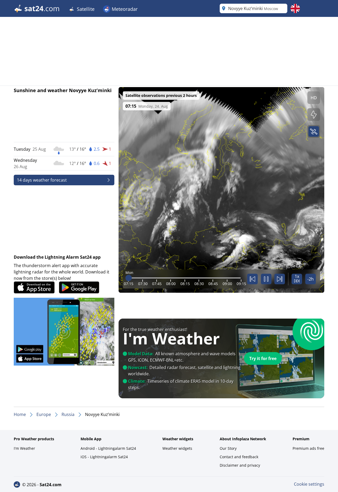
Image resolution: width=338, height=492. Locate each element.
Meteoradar (124, 9)
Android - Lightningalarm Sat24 (108, 448)
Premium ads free (308, 448)
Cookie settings (309, 484)
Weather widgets (177, 448)
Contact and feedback (239, 456)
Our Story (228, 448)
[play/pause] (266, 279)
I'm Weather (24, 448)
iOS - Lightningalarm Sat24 (104, 456)
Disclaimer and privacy (240, 465)
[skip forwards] (279, 279)
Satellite (85, 9)
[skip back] (252, 279)
